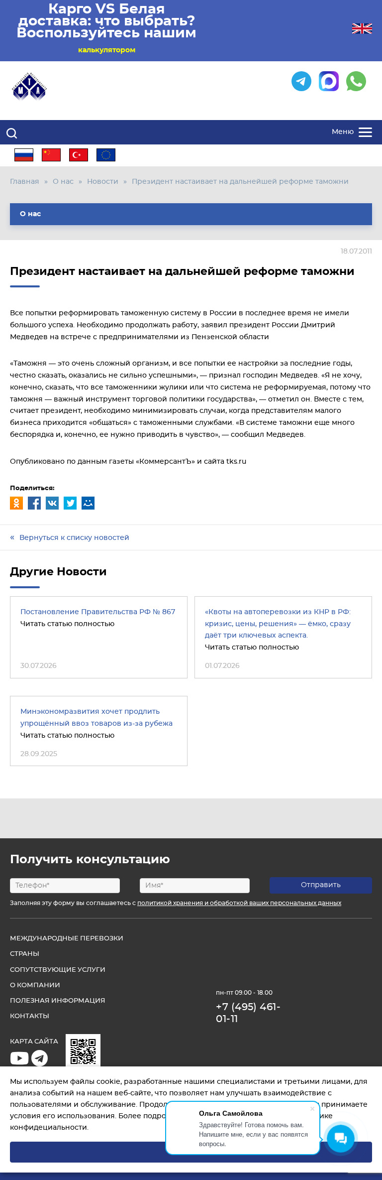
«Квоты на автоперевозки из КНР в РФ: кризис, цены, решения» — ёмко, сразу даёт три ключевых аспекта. (278, 624)
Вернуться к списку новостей (74, 537)
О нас (63, 181)
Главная (24, 181)
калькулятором (106, 50)
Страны (24, 954)
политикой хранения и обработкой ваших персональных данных (239, 903)
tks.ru (236, 461)
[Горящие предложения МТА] (40, 1062)
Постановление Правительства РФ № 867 (97, 612)
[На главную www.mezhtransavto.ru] (30, 87)
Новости (102, 181)
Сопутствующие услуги (57, 970)
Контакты (29, 1016)
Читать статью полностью (67, 624)
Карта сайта (34, 1042)
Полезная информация (57, 1001)
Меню (343, 132)
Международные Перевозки (66, 938)
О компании (35, 985)
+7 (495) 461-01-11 (248, 1013)
